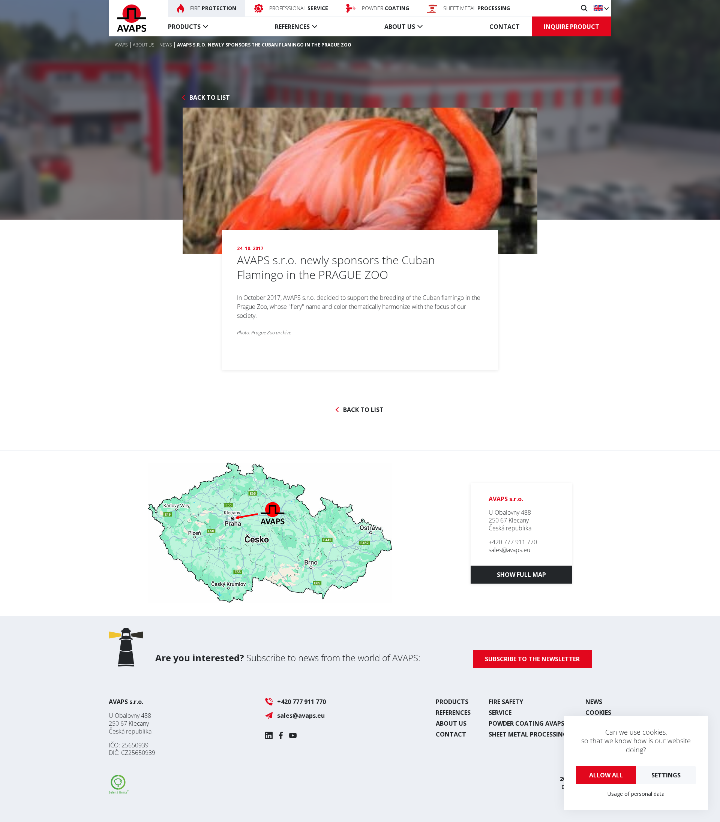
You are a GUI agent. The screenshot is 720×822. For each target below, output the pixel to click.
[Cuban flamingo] (360, 181)
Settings (666, 775)
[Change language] (601, 8)
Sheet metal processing (528, 734)
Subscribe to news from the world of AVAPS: (287, 657)
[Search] (584, 8)
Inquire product (571, 26)
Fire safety (506, 702)
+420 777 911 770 (513, 542)
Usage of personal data (636, 793)
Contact (504, 27)
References (292, 27)
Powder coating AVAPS (526, 723)
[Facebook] (281, 735)
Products (184, 27)
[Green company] (119, 791)
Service (500, 712)
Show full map (521, 574)
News (593, 702)
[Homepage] (131, 18)
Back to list (209, 98)
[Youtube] (293, 735)
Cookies (598, 712)
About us (399, 27)
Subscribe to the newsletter (532, 659)
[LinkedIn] (269, 735)
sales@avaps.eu (509, 550)
